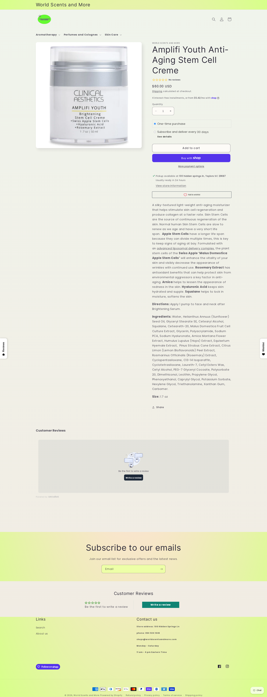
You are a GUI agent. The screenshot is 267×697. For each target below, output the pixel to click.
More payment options (191, 166)
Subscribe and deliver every (177, 132)
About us (42, 633)
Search (40, 627)
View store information (171, 185)
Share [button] (160, 407)
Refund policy (133, 695)
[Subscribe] (161, 569)
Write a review (160, 605)
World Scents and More (87, 695)
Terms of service (172, 695)
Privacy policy (152, 695)
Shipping (157, 91)
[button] (48, 34)
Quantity (157, 104)
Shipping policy (193, 695)
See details (164, 136)
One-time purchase (171, 124)
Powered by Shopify (111, 695)
